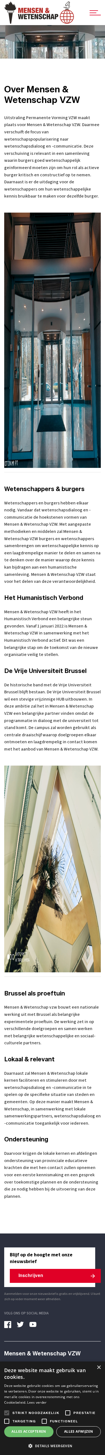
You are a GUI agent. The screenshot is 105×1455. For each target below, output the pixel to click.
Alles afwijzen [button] (78, 1431)
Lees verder (36, 1402)
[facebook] (9, 1324)
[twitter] (22, 1324)
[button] (52, 1446)
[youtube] (35, 1324)
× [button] (99, 1367)
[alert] (52, 1408)
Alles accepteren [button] (28, 1431)
